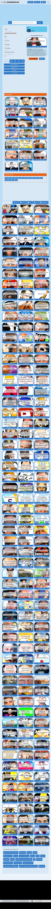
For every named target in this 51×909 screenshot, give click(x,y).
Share (15, 70)
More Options (15, 64)
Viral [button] (16, 202)
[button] (32, 901)
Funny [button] (23, 202)
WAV (15, 61)
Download (7, 61)
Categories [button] (44, 202)
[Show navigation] (48, 2)
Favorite (15, 67)
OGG (23, 61)
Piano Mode (15, 73)
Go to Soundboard (33, 58)
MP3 (11, 61)
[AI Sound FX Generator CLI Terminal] (15, 901)
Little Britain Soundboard (10, 33)
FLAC (19, 61)
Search (39, 22)
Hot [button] (37, 202)
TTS (12, 901)
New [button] (30, 202)
